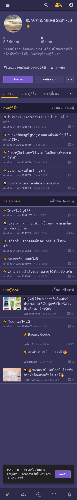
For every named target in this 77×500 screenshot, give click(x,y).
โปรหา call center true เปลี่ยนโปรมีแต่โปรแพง (35, 119)
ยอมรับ (63, 474)
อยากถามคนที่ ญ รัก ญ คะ (26, 170)
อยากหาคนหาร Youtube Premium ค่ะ (34, 183)
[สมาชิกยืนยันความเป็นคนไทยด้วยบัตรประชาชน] (28, 26)
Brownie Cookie (39, 334)
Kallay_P (29, 344)
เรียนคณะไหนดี (18, 322)
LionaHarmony (32, 313)
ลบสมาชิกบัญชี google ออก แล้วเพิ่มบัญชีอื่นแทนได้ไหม (37, 137)
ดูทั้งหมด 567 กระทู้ (62, 201)
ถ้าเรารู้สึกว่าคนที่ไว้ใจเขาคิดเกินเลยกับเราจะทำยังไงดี (37, 155)
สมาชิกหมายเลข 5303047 (17, 326)
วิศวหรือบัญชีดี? (18, 211)
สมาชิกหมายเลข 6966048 (17, 263)
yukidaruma (30, 362)
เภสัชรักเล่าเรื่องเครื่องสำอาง (33, 379)
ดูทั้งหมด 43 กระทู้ (63, 289)
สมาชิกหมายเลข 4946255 (17, 233)
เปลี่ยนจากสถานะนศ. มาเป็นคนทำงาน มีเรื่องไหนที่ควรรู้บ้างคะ (37, 225)
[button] (7, 5)
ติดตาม (18, 79)
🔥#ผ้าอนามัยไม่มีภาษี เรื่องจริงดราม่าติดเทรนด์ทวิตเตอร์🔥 (49, 372)
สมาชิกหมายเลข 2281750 (17, 127)
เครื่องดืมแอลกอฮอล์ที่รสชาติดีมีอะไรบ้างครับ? (35, 243)
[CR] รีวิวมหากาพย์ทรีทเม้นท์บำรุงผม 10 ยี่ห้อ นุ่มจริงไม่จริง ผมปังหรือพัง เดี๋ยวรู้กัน (48, 304)
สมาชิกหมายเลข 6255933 (17, 276)
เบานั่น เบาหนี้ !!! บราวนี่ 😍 (47, 352)
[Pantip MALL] (59, 5)
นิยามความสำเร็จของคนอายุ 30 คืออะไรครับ (39, 272)
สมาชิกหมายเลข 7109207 (17, 215)
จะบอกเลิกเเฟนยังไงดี (22, 259)
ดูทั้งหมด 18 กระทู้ (63, 107)
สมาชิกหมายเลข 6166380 (17, 250)
